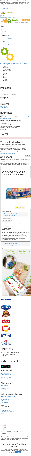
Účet (1, 17)
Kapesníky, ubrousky (10, 215)
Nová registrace (3, 106)
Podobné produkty (16, 223)
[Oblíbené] (2, 177)
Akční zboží (5, 65)
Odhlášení (14, 17)
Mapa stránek (4, 389)
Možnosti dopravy (5, 399)
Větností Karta (4, 376)
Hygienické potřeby (14, 213)
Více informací (12, 452)
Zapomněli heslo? (4, 107)
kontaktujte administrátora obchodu (8, 153)
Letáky (2, 413)
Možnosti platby (4, 398)
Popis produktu (6, 223)
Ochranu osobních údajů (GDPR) (8, 374)
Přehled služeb (4, 402)
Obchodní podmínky (5, 373)
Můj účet (3, 408)
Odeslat (2, 134)
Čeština (13, 38)
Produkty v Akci (4, 385)
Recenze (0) (6, 226)
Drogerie (6, 213)
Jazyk (4, 38)
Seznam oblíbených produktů (7, 411)
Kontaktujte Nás (4, 379)
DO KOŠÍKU (7, 44)
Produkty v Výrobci (5, 387)
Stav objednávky (5, 388)
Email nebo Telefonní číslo (6, 92)
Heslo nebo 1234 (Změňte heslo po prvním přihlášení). (9, 98)
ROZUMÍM (18, 452)
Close (3, 168)
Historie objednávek (6, 17)
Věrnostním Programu (6, 377)
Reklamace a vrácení (6, 400)
